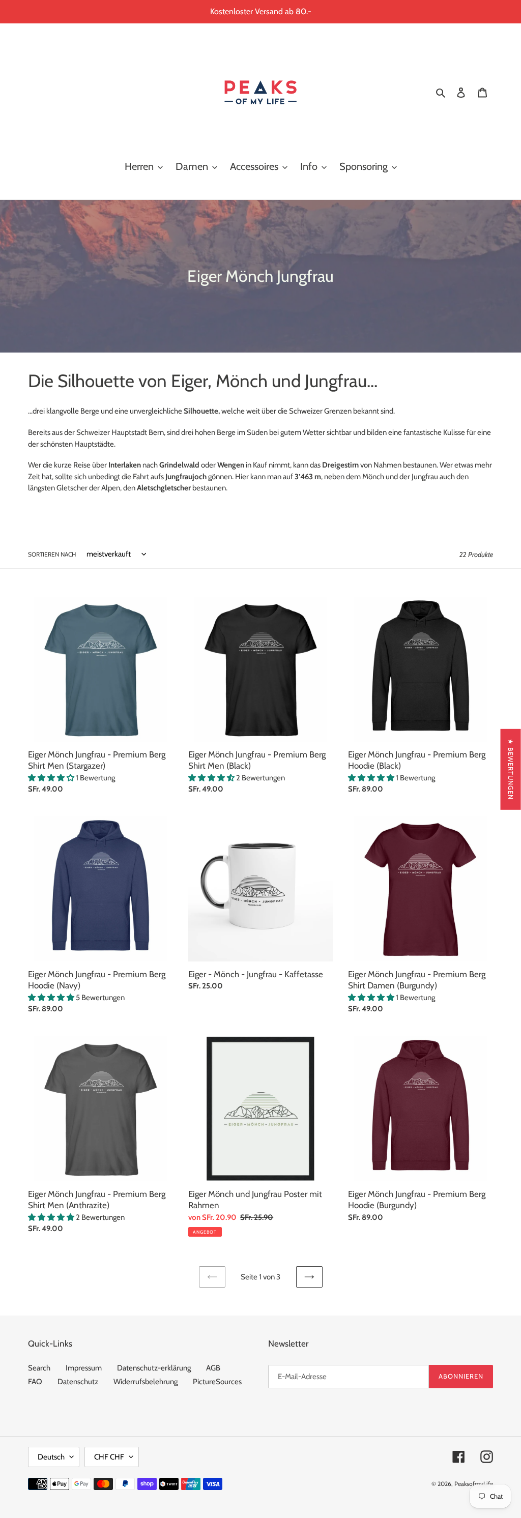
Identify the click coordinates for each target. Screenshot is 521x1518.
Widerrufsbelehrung (145, 1381)
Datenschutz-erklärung (154, 1368)
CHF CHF (109, 1457)
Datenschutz (77, 1381)
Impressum (84, 1368)
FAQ (35, 1381)
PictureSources (217, 1381)
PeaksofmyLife (473, 1483)
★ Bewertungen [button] (511, 769)
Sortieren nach (52, 554)
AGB (213, 1368)
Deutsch (51, 1457)
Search (39, 1368)
